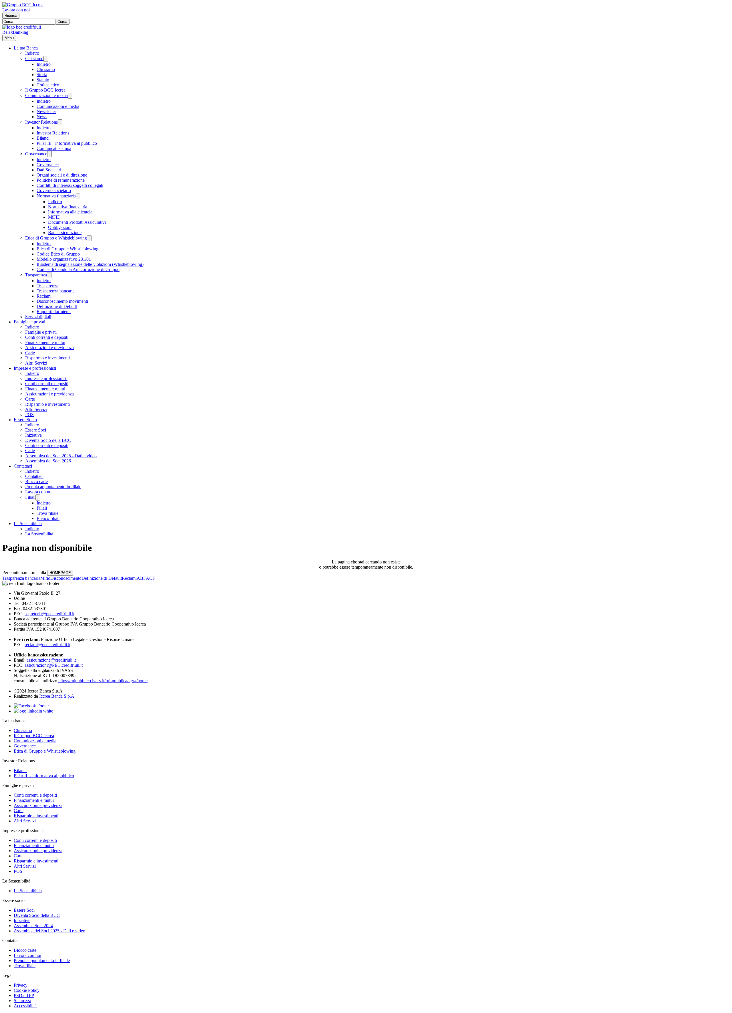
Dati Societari (49, 169)
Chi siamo (34, 58)
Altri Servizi (36, 363)
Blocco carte (36, 481)
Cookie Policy (26, 990)
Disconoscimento (65, 578)
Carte (30, 352)
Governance (36, 153)
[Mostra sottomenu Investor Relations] (60, 122)
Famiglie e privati (29, 321)
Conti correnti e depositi (46, 337)
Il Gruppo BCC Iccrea (45, 90)
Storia (42, 74)
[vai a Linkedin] (33, 711)
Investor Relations (41, 122)
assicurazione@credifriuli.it (51, 660)
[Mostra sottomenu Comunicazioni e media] (70, 96)
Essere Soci (35, 430)
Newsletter (46, 111)
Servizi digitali (38, 316)
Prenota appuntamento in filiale (53, 486)
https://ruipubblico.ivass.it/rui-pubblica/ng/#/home (103, 680)
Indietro (32, 53)
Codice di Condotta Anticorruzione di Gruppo (78, 269)
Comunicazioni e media (46, 95)
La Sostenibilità (28, 523)
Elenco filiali (48, 518)
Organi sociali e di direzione (62, 175)
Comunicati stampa (54, 148)
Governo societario (54, 190)
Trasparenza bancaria (56, 290)
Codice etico (48, 84)
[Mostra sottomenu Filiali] (37, 497)
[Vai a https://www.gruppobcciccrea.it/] (22, 4)
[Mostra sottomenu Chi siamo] (45, 59)
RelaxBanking (15, 32)
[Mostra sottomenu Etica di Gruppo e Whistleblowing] (89, 238)
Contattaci (23, 466)
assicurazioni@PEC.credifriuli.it (54, 665)
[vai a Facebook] (31, 705)
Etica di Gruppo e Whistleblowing (56, 238)
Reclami (44, 296)
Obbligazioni (59, 227)
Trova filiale (47, 513)
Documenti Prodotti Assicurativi (77, 222)
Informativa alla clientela (70, 211)
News (42, 116)
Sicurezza (22, 1000)
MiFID (54, 217)
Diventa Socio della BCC (48, 440)
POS (29, 414)
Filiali (30, 497)
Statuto (43, 79)
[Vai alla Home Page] (21, 27)
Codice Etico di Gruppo (58, 254)
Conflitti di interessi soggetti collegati (70, 185)
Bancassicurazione (64, 232)
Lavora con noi (16, 9)
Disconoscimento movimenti (62, 301)
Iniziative (33, 435)
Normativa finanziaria (56, 195)
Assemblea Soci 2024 (33, 925)
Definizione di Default (57, 306)
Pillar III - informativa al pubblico (67, 143)
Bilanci (43, 138)
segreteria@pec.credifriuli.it (49, 613)
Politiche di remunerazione (61, 180)
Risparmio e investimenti (47, 357)
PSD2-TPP (24, 995)
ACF (150, 578)
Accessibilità (25, 1005)
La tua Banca (26, 47)
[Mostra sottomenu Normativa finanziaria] (78, 196)
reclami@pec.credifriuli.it (47, 644)
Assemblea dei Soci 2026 (48, 460)
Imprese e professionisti (35, 368)
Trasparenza (36, 274)
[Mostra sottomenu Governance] (49, 154)
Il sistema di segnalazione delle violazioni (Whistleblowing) (90, 264)
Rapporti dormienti (54, 311)
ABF (141, 578)
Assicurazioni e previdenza (49, 347)
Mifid (45, 578)
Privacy (20, 985)
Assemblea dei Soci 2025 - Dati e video (61, 455)
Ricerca (11, 15)
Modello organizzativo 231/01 (64, 259)
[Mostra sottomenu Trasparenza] (49, 275)
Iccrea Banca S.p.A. (57, 696)
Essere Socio (25, 419)
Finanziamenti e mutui (45, 342)
